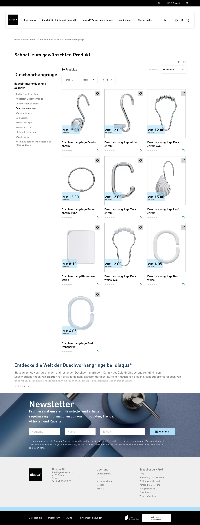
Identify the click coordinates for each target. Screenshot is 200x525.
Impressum (54, 517)
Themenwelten (145, 20)
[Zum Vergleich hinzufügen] (97, 132)
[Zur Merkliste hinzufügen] (97, 93)
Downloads (145, 492)
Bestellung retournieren (152, 477)
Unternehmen (104, 473)
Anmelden (164, 431)
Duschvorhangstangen (27, 103)
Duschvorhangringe (26, 108)
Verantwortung (104, 481)
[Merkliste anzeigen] (176, 20)
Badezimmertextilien (50, 39)
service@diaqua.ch (77, 444)
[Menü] (169, 515)
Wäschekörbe (22, 137)
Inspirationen (125, 20)
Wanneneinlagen (24, 113)
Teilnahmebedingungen (90, 517)
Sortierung (154, 69)
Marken (100, 477)
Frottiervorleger (24, 122)
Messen (100, 484)
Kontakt (100, 488)
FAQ (142, 473)
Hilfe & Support (173, 3)
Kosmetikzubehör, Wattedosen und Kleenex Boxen (33, 143)
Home (17, 39)
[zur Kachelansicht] (179, 62)
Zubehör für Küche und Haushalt (59, 20)
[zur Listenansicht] (184, 62)
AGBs (69, 517)
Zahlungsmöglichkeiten (151, 481)
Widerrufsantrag (148, 496)
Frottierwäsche (23, 127)
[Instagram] (159, 3)
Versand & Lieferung (150, 484)
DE (187, 3)
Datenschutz (35, 517)
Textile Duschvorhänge (27, 94)
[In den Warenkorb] (97, 98)
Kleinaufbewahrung (26, 132)
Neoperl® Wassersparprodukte (97, 20)
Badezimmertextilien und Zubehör (30, 85)
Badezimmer (29, 20)
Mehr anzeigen (24, 386)
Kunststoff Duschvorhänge (29, 98)
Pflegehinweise (147, 488)
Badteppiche (22, 117)
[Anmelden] (182, 20)
